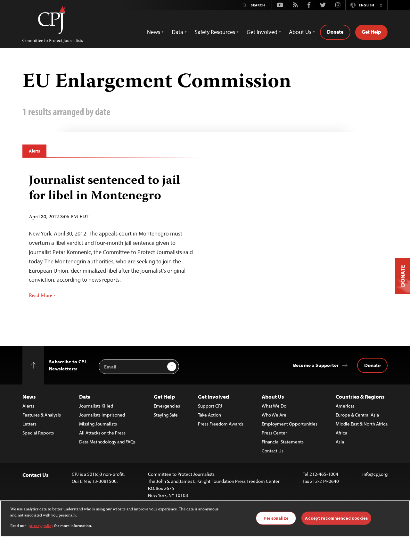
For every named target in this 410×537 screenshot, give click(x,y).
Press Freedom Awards (220, 424)
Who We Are (274, 415)
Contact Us (272, 451)
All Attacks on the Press (102, 433)
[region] (205, 518)
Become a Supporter (316, 365)
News (29, 396)
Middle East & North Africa (362, 424)
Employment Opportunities (289, 424)
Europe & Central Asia (357, 415)
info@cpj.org (375, 474)
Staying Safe (166, 415)
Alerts (34, 151)
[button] (380, 5)
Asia (340, 442)
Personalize (276, 518)
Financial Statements (283, 442)
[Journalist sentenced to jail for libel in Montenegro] (111, 234)
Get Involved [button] (262, 32)
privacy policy (41, 526)
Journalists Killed (96, 406)
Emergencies (167, 406)
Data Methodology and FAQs (107, 442)
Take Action (209, 415)
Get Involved (213, 396)
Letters (29, 424)
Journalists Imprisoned (102, 415)
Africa (341, 433)
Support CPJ (210, 406)
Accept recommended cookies (336, 518)
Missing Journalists (98, 424)
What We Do (274, 406)
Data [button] (177, 32)
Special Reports (38, 433)
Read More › (42, 296)
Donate (335, 32)
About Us (273, 396)
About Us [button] (300, 32)
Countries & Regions (360, 396)
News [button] (153, 32)
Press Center (274, 433)
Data (85, 396)
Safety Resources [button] (215, 32)
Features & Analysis (41, 415)
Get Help (371, 32)
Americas (345, 406)
